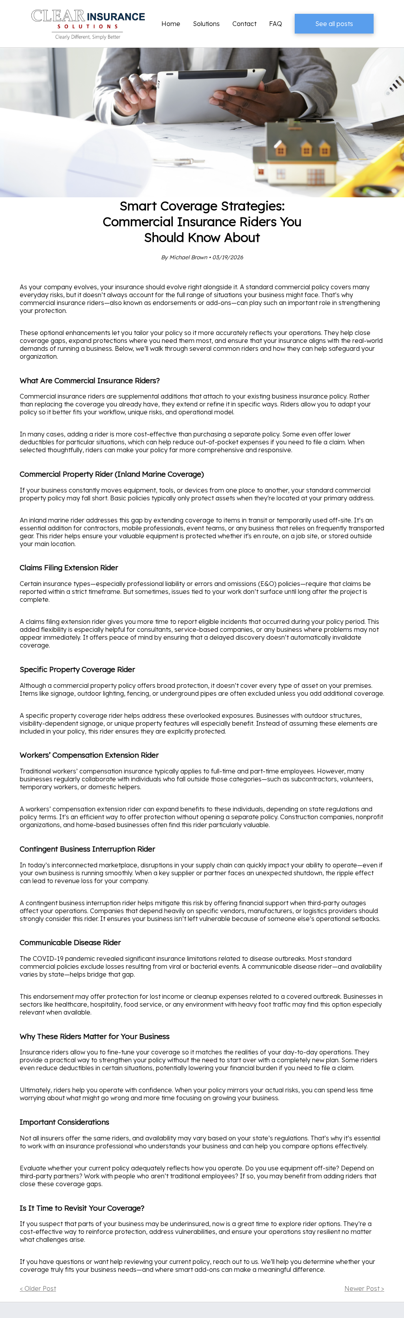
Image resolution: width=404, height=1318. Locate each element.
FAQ (275, 24)
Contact (244, 24)
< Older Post (38, 1288)
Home (170, 24)
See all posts (334, 24)
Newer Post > (364, 1288)
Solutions (206, 24)
